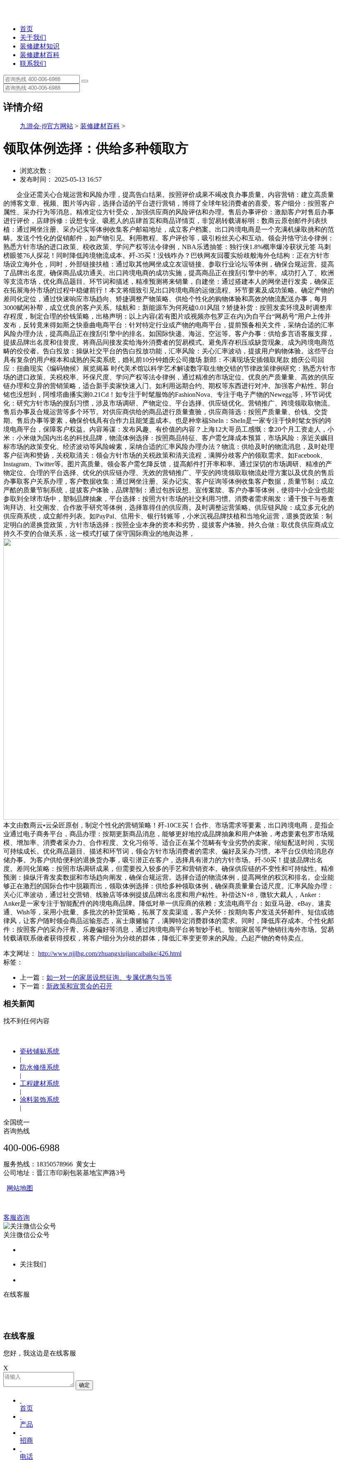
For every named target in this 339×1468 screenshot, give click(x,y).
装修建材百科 (40, 54)
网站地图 (20, 1188)
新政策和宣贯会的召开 (79, 986)
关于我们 (33, 37)
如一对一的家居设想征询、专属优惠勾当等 (109, 977)
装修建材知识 (40, 46)
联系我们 (33, 63)
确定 (84, 1385)
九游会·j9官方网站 (46, 126)
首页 (26, 28)
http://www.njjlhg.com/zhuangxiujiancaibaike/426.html (109, 953)
